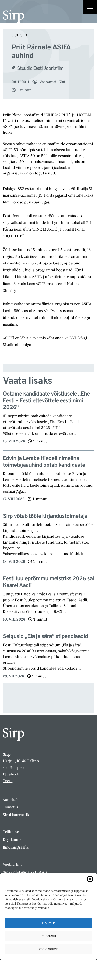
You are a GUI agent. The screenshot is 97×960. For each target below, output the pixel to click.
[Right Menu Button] (90, 7)
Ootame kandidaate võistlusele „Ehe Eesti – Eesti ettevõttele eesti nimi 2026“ (46, 401)
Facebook (11, 774)
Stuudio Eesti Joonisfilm (40, 69)
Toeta (7, 780)
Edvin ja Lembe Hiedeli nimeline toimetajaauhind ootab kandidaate (44, 462)
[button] (90, 879)
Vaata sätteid (48, 949)
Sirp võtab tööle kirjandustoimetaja (45, 516)
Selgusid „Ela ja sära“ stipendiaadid (45, 636)
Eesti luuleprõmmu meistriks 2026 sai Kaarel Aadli (48, 582)
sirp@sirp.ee (14, 767)
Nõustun (48, 923)
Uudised (19, 35)
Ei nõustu (48, 936)
